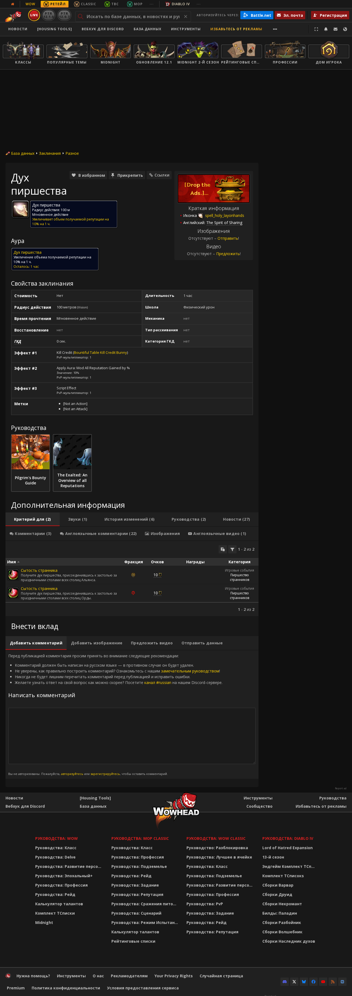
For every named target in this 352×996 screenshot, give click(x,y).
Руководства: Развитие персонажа (69, 866)
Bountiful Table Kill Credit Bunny (100, 352)
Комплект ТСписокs (283, 875)
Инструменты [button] (186, 29)
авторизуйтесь (72, 774)
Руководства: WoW (56, 838)
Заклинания (50, 153)
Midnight (44, 922)
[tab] (33, 519)
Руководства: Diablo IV (287, 838)
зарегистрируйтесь (105, 774)
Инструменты (258, 798)
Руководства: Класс (55, 847)
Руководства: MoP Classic (140, 838)
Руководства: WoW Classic (216, 838)
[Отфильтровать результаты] (232, 549)
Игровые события (239, 570)
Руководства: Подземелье (139, 866)
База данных (147, 29)
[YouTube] (323, 982)
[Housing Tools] (95, 798)
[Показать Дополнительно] (275, 29)
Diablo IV (181, 4)
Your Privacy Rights (174, 975)
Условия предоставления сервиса (143, 988)
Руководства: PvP (204, 903)
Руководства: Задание (135, 885)
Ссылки (162, 175)
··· (152, 4)
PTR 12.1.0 (48, 15)
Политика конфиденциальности (66, 988)
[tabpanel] (132, 578)
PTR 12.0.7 (64, 15)
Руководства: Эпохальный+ (64, 875)
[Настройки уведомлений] (326, 29)
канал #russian (157, 682)
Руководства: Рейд (55, 894)
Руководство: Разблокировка (217, 847)
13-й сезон (273, 857)
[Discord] (284, 982)
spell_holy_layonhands (224, 215)
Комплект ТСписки (55, 913)
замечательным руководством (190, 671)
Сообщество (259, 806)
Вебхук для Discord (103, 29)
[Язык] (345, 29)
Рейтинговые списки (133, 941)
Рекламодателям (129, 975)
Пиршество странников (239, 577)
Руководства (332, 798)
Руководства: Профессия (61, 885)
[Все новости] (12, 4)
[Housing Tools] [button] (54, 29)
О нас (98, 975)
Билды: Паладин (279, 913)
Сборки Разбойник (281, 922)
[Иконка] (20, 209)
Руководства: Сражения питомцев (145, 903)
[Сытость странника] (13, 575)
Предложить (228, 253)
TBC (115, 4)
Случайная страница (221, 975)
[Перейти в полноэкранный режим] (316, 29)
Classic (88, 4)
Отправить (228, 238)
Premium (16, 988)
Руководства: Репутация (137, 894)
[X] (294, 982)
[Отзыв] (335, 29)
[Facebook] (313, 982)
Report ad (340, 788)
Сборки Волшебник (282, 931)
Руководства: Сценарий (136, 913)
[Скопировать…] (223, 549)
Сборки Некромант (282, 903)
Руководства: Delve (55, 857)
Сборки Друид (277, 894)
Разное (72, 153)
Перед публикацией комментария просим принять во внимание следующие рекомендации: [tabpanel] (115, 714)
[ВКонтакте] (342, 982)
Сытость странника (39, 570)
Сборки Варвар (277, 885)
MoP (138, 4)
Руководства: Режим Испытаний (145, 922)
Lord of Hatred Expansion (287, 847)
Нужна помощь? (33, 975)
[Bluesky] (304, 982)
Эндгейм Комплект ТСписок (290, 866)
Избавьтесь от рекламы (236, 29)
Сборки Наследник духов (288, 941)
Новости (18, 29)
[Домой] (8, 977)
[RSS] (333, 982)
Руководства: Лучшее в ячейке (219, 857)
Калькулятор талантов (59, 903)
